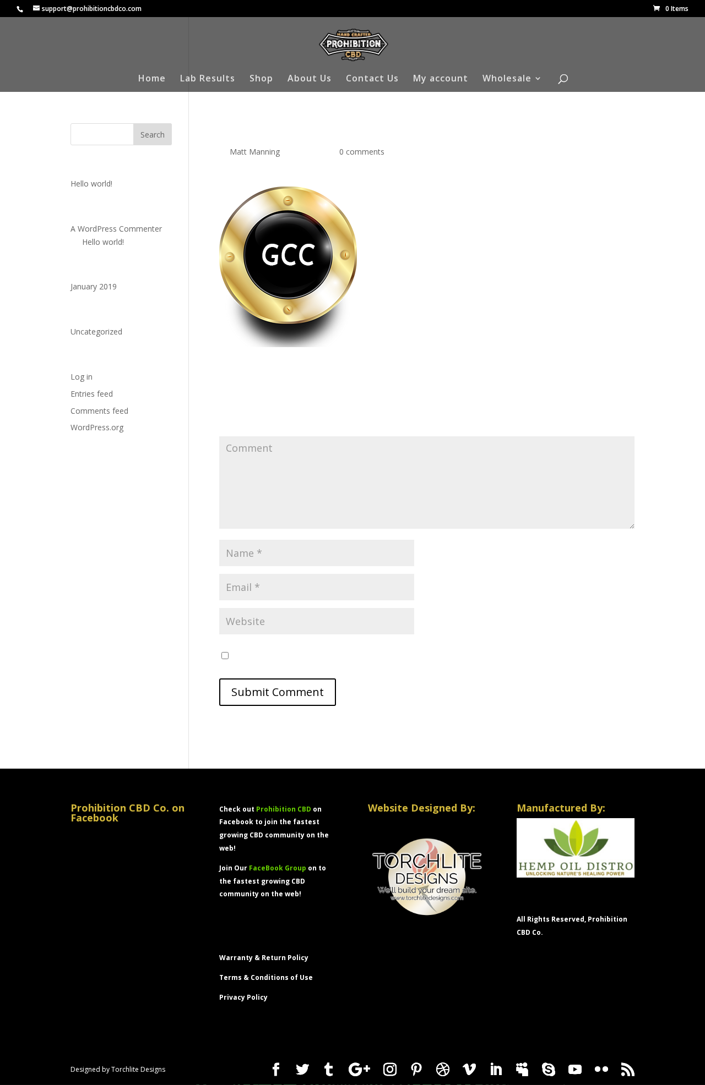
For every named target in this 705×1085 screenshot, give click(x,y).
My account (440, 79)
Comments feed (99, 410)
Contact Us (372, 79)
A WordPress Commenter (116, 228)
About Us (310, 79)
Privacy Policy (243, 997)
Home (152, 79)
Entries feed (91, 393)
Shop (261, 79)
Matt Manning (255, 151)
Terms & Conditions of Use (266, 977)
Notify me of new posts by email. (291, 656)
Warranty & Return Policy (263, 957)
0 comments (361, 151)
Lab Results (207, 79)
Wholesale (507, 79)
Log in (81, 376)
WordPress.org (96, 427)
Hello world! (91, 183)
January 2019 (93, 286)
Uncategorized (96, 331)
